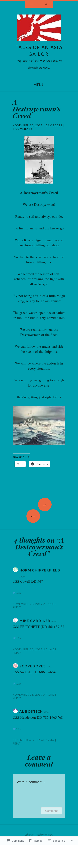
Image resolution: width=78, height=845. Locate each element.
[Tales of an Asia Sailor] (39, 28)
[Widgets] (32, 4)
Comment (51, 810)
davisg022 (54, 125)
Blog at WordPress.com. (39, 835)
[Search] (46, 4)
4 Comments (23, 128)
